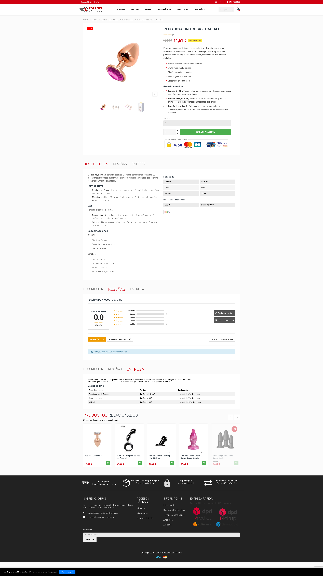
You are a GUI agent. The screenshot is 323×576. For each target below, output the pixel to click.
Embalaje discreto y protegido (145, 480)
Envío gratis (103, 482)
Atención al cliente (145, 518)
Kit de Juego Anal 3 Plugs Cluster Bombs (223, 457)
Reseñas (120, 164)
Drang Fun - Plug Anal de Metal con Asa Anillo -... (129, 457)
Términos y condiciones (173, 515)
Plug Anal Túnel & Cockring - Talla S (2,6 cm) (160, 457)
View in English (67, 572)
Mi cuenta (141, 508)
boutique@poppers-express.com (100, 517)
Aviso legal (168, 520)
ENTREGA (138, 164)
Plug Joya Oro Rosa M (93, 456)
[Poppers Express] (91, 9)
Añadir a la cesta (206, 132)
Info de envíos (169, 505)
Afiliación (167, 525)
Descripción (95, 164)
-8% (234, 429)
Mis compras (142, 513)
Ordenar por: (216, 339)
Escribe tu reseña (225, 313)
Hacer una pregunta (226, 320)
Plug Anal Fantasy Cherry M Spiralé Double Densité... (191, 457)
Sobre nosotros (95, 498)
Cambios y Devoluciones (174, 510)
